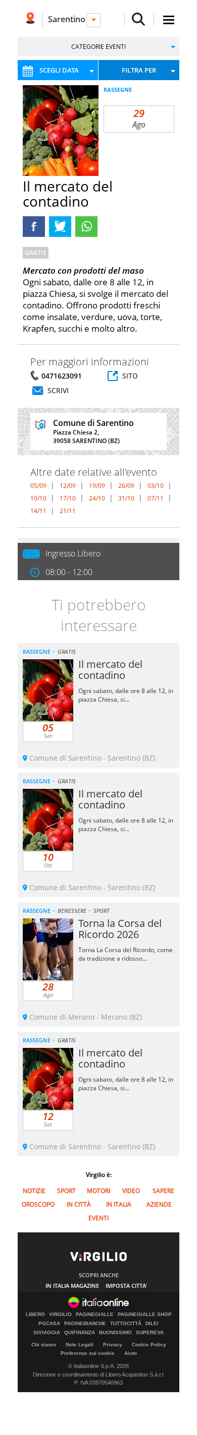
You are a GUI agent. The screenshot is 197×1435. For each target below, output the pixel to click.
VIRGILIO (60, 1314)
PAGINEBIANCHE (85, 1323)
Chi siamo (43, 1344)
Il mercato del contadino (110, 669)
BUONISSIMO (115, 1332)
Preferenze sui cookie (88, 1353)
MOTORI (98, 1191)
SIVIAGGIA (46, 1332)
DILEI (152, 1323)
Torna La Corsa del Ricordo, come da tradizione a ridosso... (125, 954)
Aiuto (130, 1353)
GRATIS (35, 252)
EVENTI (98, 1218)
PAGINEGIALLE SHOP (145, 1314)
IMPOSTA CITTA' (126, 1285)
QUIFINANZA (79, 1332)
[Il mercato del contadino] (73, 145)
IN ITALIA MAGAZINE (72, 1285)
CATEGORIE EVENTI (98, 46)
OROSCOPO (38, 1204)
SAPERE (163, 1191)
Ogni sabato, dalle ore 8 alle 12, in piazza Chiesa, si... (125, 695)
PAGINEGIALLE (95, 1314)
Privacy (112, 1344)
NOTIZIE (34, 1191)
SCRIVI (58, 390)
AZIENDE (159, 1204)
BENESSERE (72, 910)
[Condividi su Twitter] (60, 226)
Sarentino (66, 19)
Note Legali (79, 1344)
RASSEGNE (118, 89)
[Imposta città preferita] (30, 19)
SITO (130, 376)
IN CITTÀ (79, 1204)
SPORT (101, 910)
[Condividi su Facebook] (34, 226)
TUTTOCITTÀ (125, 1323)
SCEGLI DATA (59, 70)
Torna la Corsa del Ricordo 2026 (120, 928)
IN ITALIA (118, 1204)
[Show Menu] (168, 20)
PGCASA (49, 1323)
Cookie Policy (149, 1344)
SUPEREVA (150, 1332)
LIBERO (35, 1314)
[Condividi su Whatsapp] (86, 226)
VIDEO (131, 1191)
